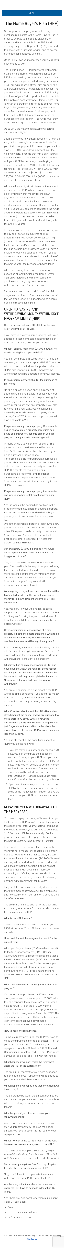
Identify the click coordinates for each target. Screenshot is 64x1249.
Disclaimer (32, 1239)
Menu (32, 13)
